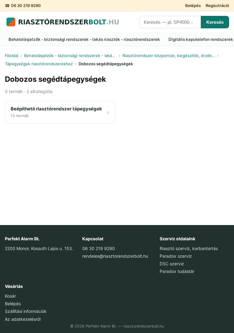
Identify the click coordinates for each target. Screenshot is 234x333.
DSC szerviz (172, 263)
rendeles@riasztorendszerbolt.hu (115, 256)
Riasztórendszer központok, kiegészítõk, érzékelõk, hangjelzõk (168, 55)
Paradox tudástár (177, 271)
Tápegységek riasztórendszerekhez (39, 63)
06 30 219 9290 (26, 5)
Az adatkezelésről (23, 319)
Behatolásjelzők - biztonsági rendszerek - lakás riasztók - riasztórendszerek (84, 39)
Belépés (193, 5)
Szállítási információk (26, 311)
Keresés (215, 22)
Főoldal (11, 55)
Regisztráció (217, 5)
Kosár (10, 296)
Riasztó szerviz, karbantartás (189, 248)
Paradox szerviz (176, 256)
